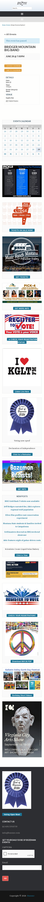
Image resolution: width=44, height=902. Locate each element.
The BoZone (22, 4)
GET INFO (22, 489)
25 (16, 149)
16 (5, 145)
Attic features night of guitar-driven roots (22, 540)
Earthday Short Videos (22, 695)
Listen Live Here (22, 391)
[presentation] (18, 854)
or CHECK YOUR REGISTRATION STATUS (23, 341)
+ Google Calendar (13, 66)
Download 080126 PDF (22, 661)
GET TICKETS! (22, 277)
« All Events (10, 34)
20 (27, 145)
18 (16, 145)
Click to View (22, 555)
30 (27, 131)
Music (8, 91)
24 (11, 149)
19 (22, 145)
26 (5, 131)
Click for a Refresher (22, 454)
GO (5, 878)
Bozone (30, 896)
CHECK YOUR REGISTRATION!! (22, 615)
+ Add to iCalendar (13, 70)
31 (33, 131)
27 (11, 131)
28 (16, 131)
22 (39, 145)
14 (33, 140)
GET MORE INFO (22, 308)
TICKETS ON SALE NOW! (22, 230)
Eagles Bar (10, 98)
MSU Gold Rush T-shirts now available (22, 501)
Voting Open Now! (12, 814)
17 (11, 145)
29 (22, 131)
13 (27, 140)
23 (5, 149)
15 (39, 140)
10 (11, 140)
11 (16, 140)
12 (22, 140)
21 (33, 145)
